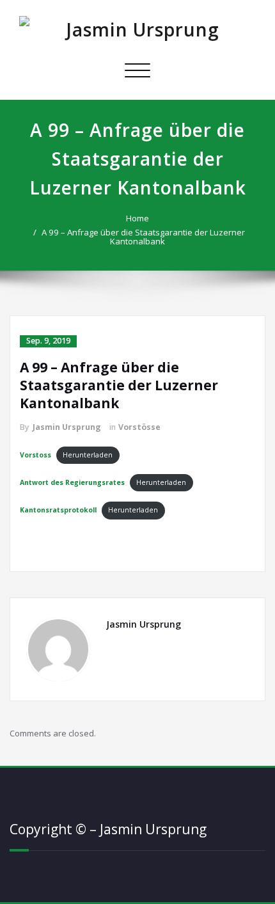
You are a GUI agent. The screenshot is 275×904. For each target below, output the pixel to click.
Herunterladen (88, 454)
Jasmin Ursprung (67, 427)
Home (137, 218)
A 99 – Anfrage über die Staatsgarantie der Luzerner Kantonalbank (143, 236)
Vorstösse (139, 427)
